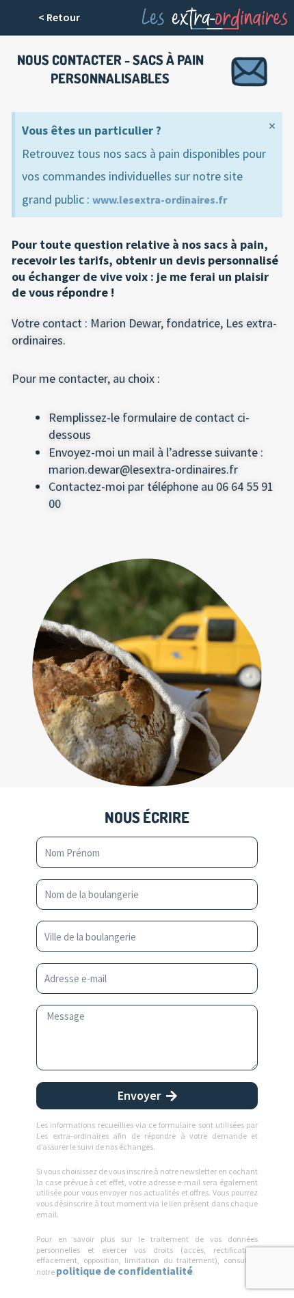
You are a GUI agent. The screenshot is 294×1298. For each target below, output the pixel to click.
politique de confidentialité (124, 1270)
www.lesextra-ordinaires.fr (159, 199)
